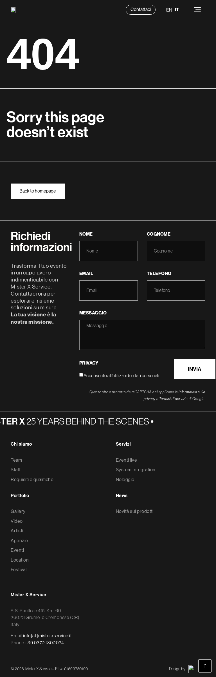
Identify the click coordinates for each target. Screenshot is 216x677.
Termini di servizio (173, 399)
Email (86, 273)
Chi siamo (21, 444)
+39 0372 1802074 (44, 642)
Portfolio (20, 495)
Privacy (88, 363)
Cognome (158, 234)
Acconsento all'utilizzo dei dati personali (121, 375)
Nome (86, 234)
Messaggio (93, 313)
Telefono (159, 273)
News (122, 495)
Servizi (123, 444)
